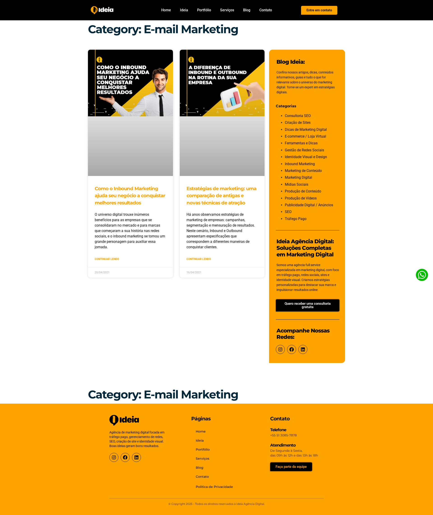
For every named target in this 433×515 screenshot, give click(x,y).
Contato (265, 10)
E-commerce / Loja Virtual (305, 136)
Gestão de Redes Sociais (304, 150)
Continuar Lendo (107, 259)
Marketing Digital (298, 177)
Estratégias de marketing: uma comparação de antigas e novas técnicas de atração (221, 196)
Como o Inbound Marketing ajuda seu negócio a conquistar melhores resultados (130, 196)
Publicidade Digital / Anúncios (309, 205)
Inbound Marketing (300, 164)
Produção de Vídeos (301, 198)
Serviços (227, 10)
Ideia (184, 10)
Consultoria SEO (298, 116)
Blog (246, 10)
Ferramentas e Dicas (301, 143)
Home (166, 10)
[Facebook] (291, 349)
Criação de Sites (298, 122)
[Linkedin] (302, 349)
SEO (288, 212)
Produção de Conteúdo (303, 191)
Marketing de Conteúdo (303, 171)
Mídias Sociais (296, 184)
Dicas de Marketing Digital (306, 129)
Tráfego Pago (295, 219)
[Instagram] (280, 349)
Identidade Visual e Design (306, 157)
